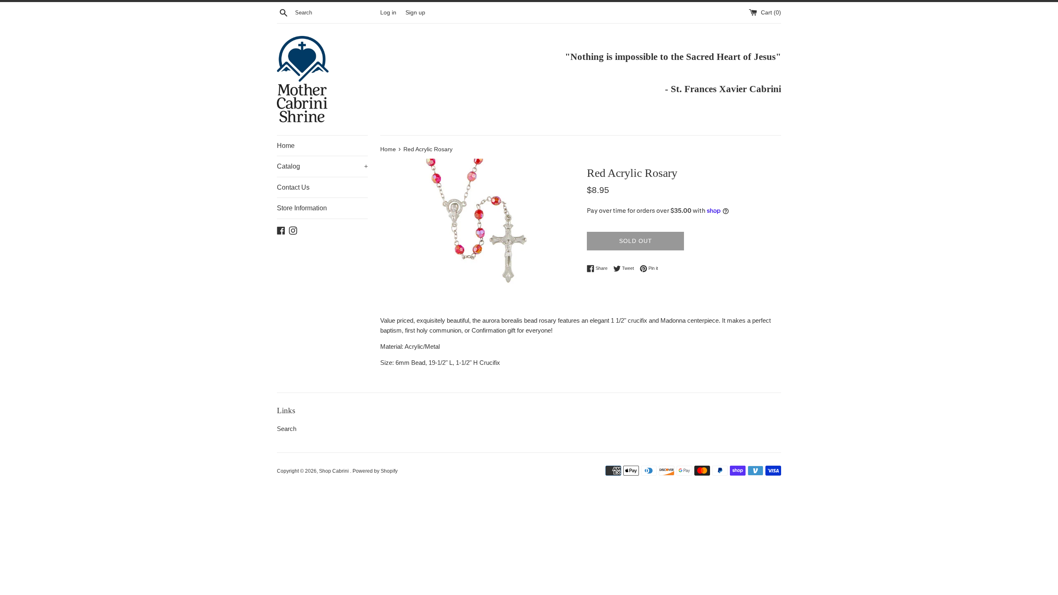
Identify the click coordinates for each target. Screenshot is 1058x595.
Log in (388, 13)
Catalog (322, 166)
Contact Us (293, 187)
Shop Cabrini (334, 471)
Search (286, 428)
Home (286, 145)
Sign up (415, 13)
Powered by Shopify (375, 471)
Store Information (302, 208)
